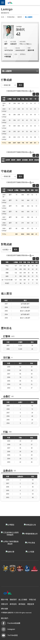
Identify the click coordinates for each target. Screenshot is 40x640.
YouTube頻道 (12, 635)
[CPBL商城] (30, 542)
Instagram (11, 629)
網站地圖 (4, 609)
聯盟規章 (30, 604)
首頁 (2, 17)
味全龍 (34, 568)
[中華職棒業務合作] (30, 533)
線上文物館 (23, 599)
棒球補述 (22, 604)
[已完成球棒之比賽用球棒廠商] (10, 533)
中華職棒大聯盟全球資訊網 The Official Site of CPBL (10, 3)
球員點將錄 (11, 17)
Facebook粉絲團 (13, 623)
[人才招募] (30, 551)
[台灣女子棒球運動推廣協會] (10, 542)
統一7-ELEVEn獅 (12, 568)
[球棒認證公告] (30, 524)
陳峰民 (19, 17)
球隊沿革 (4, 604)
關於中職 (4, 599)
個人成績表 (28, 17)
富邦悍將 (27, 568)
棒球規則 (13, 604)
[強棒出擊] (10, 551)
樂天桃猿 (20, 568)
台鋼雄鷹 (20, 578)
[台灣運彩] (10, 524)
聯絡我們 (13, 599)
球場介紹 (32, 599)
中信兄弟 (5, 568)
